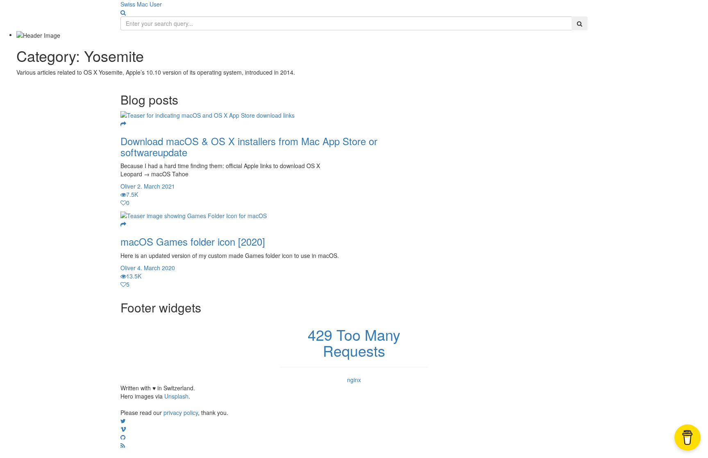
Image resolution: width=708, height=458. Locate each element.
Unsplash (176, 396)
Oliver (128, 186)
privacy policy (180, 412)
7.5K (132, 194)
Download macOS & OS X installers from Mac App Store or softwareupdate (248, 146)
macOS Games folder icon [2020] (192, 241)
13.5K (133, 276)
